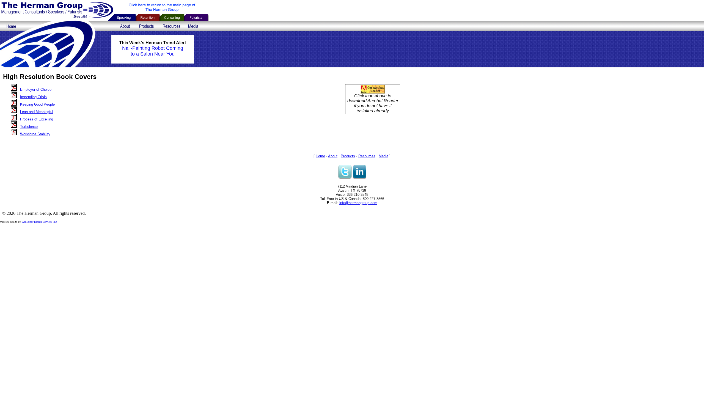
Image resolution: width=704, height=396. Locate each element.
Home (320, 156)
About (332, 156)
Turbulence (29, 127)
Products (348, 156)
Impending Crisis (33, 97)
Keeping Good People (37, 104)
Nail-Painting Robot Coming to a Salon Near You (152, 51)
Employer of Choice (35, 89)
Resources (366, 156)
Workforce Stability (35, 134)
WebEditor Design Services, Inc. (39, 221)
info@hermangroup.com (358, 203)
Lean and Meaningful (36, 112)
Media (383, 156)
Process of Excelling (36, 119)
